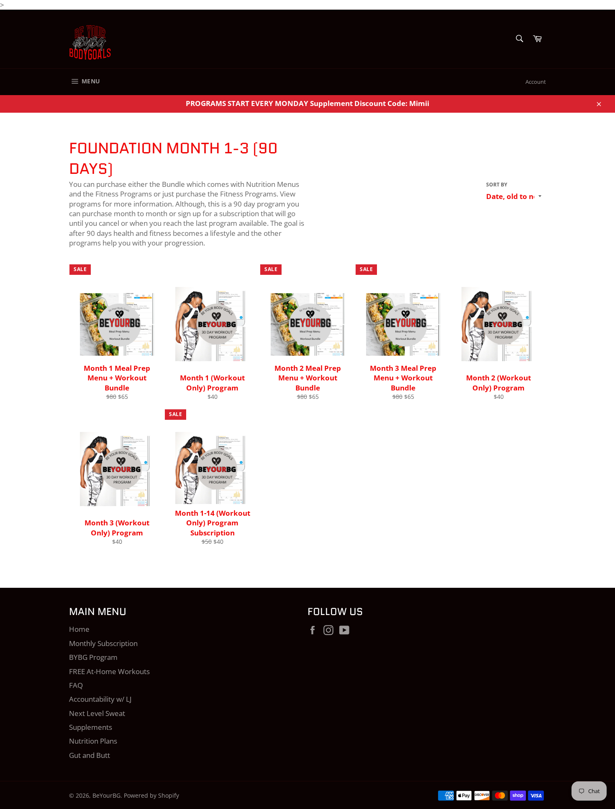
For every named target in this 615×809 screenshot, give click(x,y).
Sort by (496, 184)
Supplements (90, 727)
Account (535, 81)
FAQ (76, 685)
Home (79, 629)
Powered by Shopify (151, 795)
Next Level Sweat (97, 713)
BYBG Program (93, 657)
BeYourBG (106, 795)
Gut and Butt (89, 755)
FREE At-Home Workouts (109, 671)
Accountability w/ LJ (100, 699)
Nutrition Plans (93, 741)
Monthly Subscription (103, 643)
